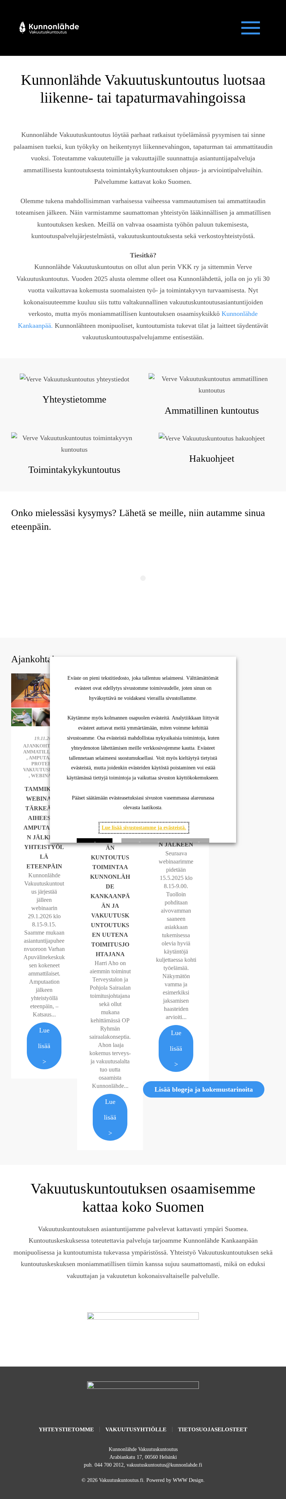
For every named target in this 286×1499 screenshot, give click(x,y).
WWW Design (188, 1480)
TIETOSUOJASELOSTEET (212, 1429)
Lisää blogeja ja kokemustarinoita (204, 1089)
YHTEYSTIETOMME (66, 1429)
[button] (250, 28)
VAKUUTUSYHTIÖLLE (135, 1429)
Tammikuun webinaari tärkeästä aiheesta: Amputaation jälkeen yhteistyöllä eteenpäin (44, 827)
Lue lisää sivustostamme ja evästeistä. (144, 827)
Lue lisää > (44, 1045)
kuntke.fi (143, 1331)
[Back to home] (48, 28)
